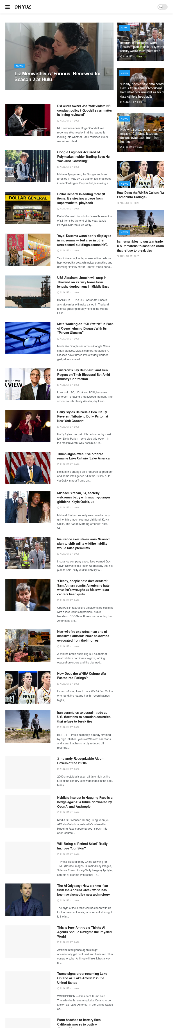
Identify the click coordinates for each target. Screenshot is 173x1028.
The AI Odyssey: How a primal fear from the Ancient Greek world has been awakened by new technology (83, 890)
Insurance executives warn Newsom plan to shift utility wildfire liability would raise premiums (83, 543)
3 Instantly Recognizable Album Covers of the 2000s (80, 760)
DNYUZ (22, 6)
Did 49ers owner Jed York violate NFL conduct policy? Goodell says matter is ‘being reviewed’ (84, 110)
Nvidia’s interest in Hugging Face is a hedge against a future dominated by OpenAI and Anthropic (84, 801)
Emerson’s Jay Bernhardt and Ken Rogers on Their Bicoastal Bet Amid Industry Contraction (83, 374)
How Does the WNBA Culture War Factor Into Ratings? (81, 675)
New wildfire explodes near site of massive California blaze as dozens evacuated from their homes (83, 635)
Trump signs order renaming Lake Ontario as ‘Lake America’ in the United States (82, 977)
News (19, 65)
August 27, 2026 (26, 87)
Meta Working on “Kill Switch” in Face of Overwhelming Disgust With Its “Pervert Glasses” (85, 328)
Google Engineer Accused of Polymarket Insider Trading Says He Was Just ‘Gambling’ (83, 156)
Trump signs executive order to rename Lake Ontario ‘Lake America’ (83, 456)
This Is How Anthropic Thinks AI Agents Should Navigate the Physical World (84, 932)
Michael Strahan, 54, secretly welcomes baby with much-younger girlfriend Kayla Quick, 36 (83, 497)
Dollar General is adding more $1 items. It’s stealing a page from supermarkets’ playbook (81, 198)
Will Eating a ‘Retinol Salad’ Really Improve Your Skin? (82, 845)
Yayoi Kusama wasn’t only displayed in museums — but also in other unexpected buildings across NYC (84, 240)
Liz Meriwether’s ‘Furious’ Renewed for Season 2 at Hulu (57, 76)
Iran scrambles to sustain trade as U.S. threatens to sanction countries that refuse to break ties (84, 716)
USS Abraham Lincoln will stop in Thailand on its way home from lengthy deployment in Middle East (83, 282)
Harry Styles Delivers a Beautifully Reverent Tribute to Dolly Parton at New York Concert (82, 416)
